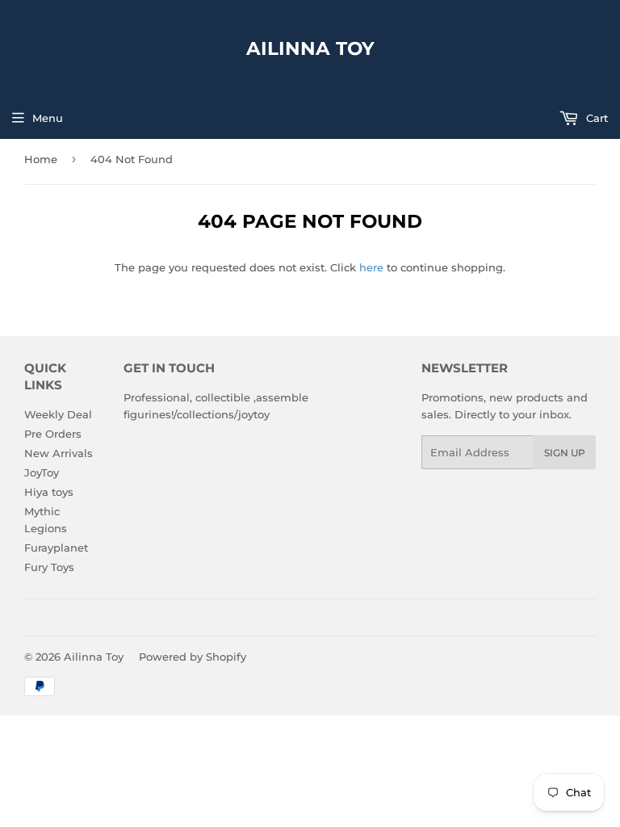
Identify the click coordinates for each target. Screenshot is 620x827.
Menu (47, 117)
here (371, 267)
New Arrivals (58, 453)
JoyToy (41, 472)
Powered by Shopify (192, 656)
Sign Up (564, 453)
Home (40, 159)
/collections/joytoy (222, 414)
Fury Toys (49, 566)
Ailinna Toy (310, 48)
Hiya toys (48, 491)
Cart (595, 117)
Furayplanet (56, 547)
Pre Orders (53, 433)
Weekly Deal (58, 414)
